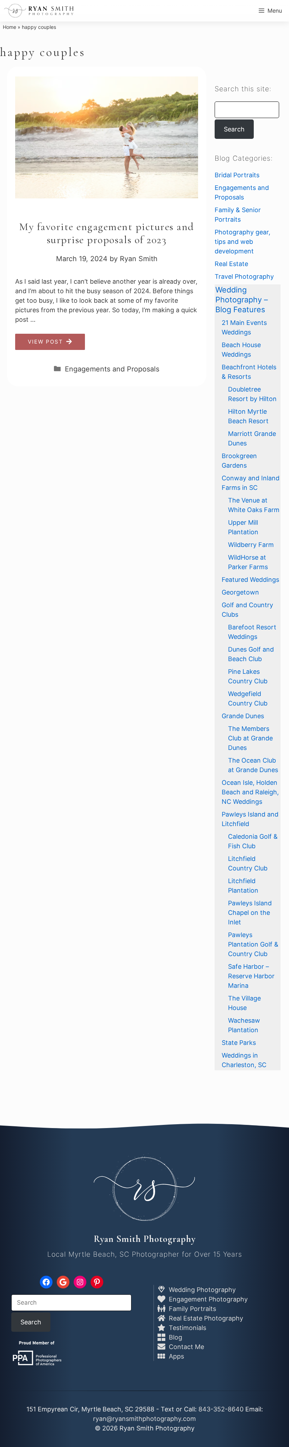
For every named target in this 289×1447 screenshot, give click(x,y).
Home (9, 27)
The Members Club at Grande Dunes (250, 738)
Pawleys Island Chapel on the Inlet (250, 912)
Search (234, 129)
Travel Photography (244, 276)
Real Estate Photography (205, 1318)
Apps (175, 1356)
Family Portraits (191, 1308)
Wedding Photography (201, 1289)
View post (45, 341)
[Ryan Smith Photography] (39, 10)
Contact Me (185, 1346)
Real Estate (231, 263)
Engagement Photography (207, 1299)
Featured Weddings (250, 579)
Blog (174, 1337)
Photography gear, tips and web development (242, 241)
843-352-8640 (221, 1409)
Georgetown (240, 592)
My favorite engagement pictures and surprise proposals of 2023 (106, 233)
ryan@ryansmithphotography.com (144, 1418)
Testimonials (186, 1327)
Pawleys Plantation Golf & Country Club (253, 944)
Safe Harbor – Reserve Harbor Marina (251, 976)
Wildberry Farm (251, 544)
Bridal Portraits (237, 175)
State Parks (239, 1042)
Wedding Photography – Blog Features (241, 299)
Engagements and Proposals (112, 369)
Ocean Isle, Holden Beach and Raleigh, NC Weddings (250, 792)
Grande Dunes (243, 716)
